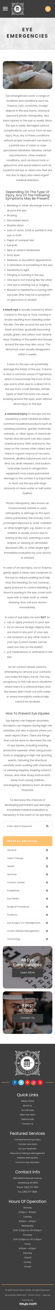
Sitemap (46, 1295)
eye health (13, 898)
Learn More (27, 972)
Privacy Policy (34, 1295)
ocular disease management (23, 931)
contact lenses (16, 882)
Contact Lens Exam (27, 1144)
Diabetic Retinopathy (27, 1157)
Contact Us (28, 1017)
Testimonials (27, 1119)
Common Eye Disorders (27, 1162)
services (11, 874)
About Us (27, 1105)
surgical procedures (18, 906)
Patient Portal (27, 1101)
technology (13, 939)
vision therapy (15, 858)
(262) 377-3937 (31, 1187)
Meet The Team (27, 1114)
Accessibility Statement (15, 1295)
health (11, 866)
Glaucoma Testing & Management (27, 1153)
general (11, 850)
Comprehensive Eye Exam (28, 1139)
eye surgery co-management (23, 922)
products (12, 914)
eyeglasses (13, 890)
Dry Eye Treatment (27, 1148)
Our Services (27, 1110)
